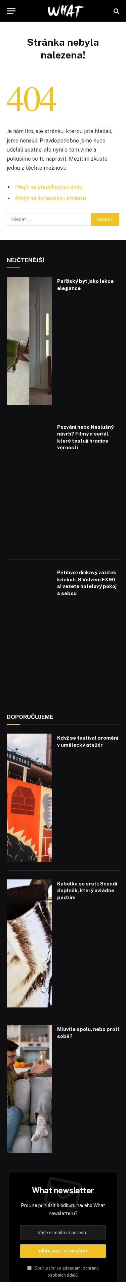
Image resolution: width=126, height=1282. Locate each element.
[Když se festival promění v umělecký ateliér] (29, 798)
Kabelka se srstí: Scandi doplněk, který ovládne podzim (87, 890)
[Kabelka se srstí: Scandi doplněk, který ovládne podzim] (29, 943)
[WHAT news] (66, 11)
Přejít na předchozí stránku (48, 187)
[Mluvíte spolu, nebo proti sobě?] (29, 1089)
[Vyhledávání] (115, 10)
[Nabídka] (11, 10)
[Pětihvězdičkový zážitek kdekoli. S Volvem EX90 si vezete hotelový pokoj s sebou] (29, 632)
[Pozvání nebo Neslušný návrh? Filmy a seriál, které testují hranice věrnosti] (29, 487)
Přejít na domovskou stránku (50, 198)
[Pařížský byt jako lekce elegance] (29, 341)
